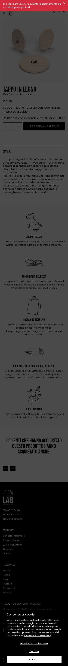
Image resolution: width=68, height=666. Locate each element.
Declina (34, 651)
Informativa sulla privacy (37, 635)
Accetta (34, 659)
